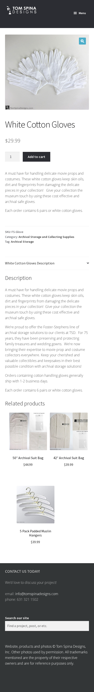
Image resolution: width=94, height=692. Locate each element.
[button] (82, 41)
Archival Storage (22, 242)
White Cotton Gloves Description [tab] (29, 263)
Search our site (17, 618)
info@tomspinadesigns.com (36, 593)
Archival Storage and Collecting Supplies (46, 237)
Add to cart (36, 156)
